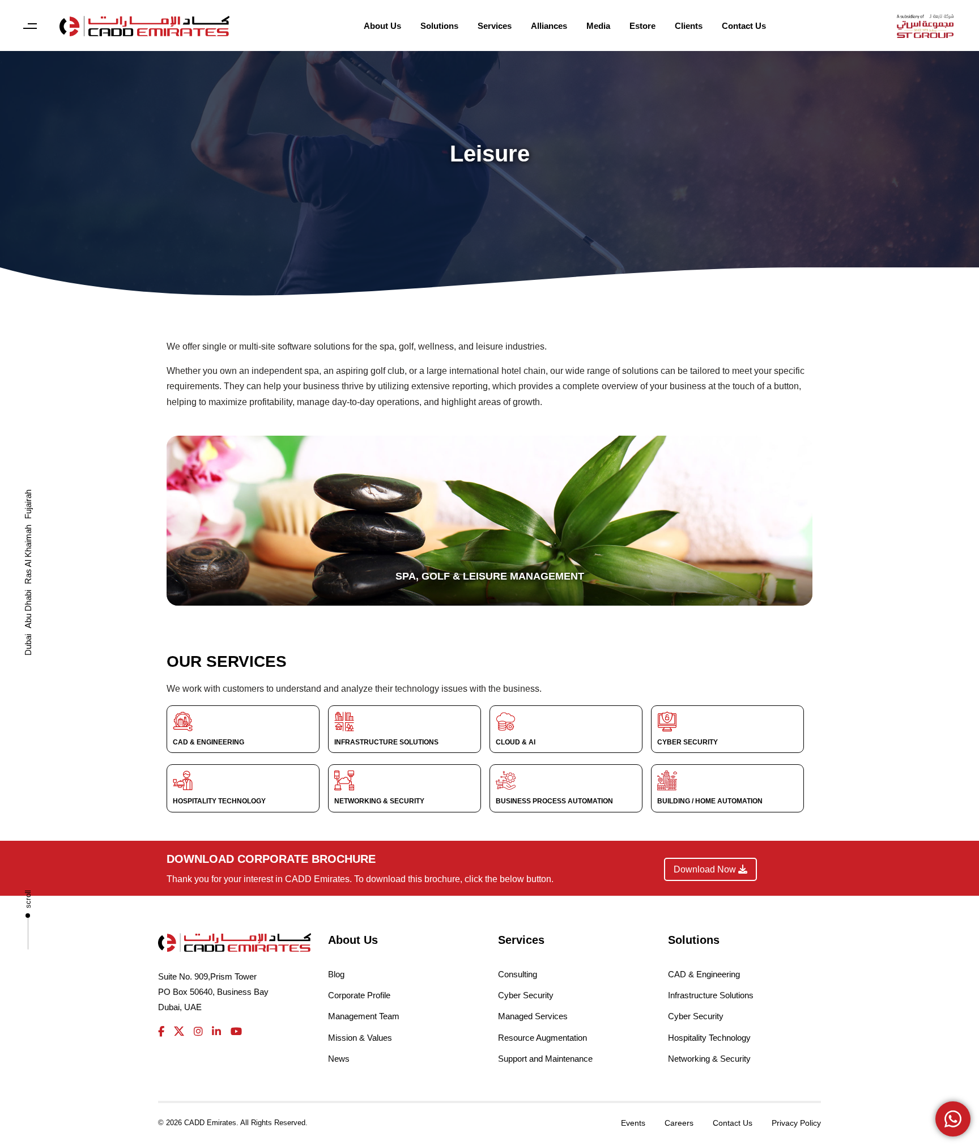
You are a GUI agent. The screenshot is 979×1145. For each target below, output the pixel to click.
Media (598, 26)
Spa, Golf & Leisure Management (489, 576)
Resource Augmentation (542, 1037)
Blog (336, 974)
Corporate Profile (359, 995)
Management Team (363, 1016)
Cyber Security (526, 995)
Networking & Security (709, 1058)
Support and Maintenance (545, 1058)
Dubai (28, 644)
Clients (689, 26)
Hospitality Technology (709, 1037)
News (339, 1058)
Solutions (439, 26)
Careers (679, 1122)
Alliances (549, 26)
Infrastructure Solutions (711, 995)
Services (495, 26)
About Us (382, 26)
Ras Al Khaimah (28, 554)
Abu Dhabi (28, 609)
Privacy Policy (796, 1122)
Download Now (706, 869)
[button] (29, 26)
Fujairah (28, 504)
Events (633, 1122)
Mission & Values (360, 1037)
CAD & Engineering (704, 974)
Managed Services (533, 1016)
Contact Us (744, 26)
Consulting (517, 974)
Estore (642, 26)
